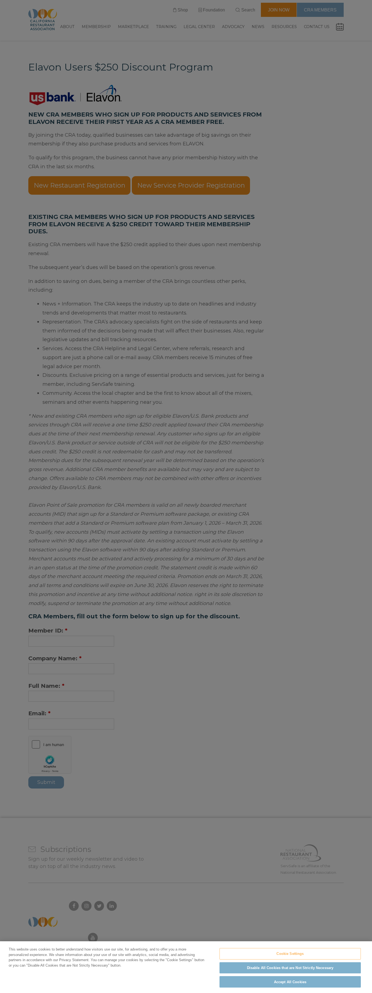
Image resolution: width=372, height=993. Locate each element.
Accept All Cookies (290, 982)
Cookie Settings (290, 954)
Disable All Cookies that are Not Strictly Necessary (290, 968)
